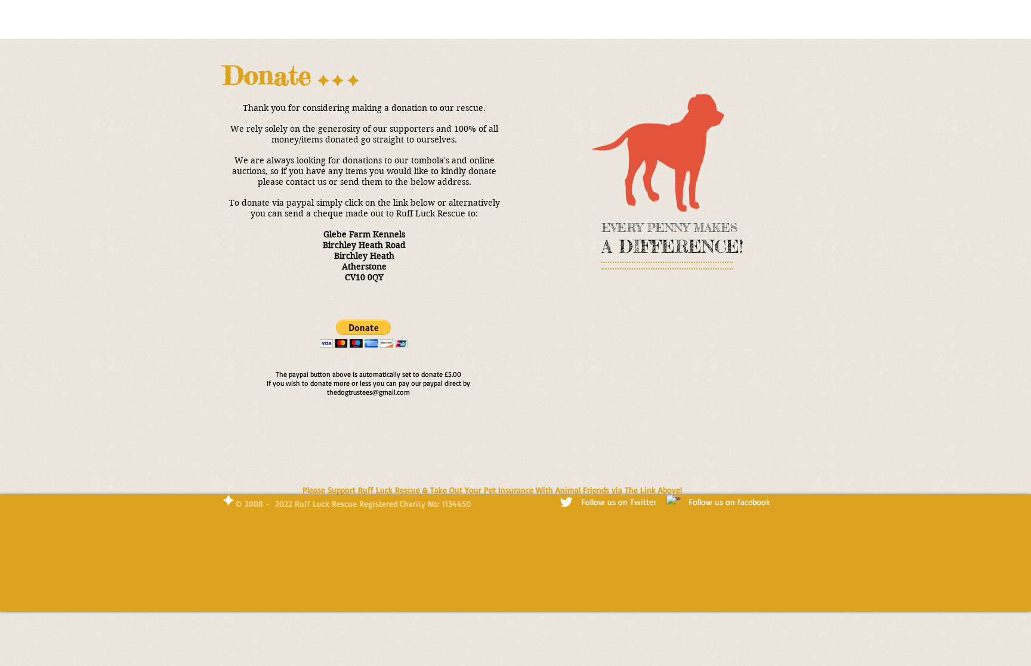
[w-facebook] (673, 502)
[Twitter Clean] (566, 502)
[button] (364, 334)
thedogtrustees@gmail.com (368, 392)
